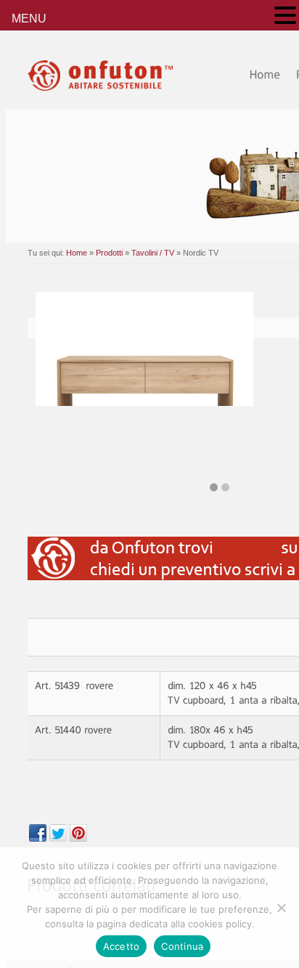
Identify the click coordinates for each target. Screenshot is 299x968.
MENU (29, 18)
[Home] (264, 74)
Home (76, 252)
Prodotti (109, 252)
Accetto (121, 946)
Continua (182, 946)
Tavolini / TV (152, 252)
